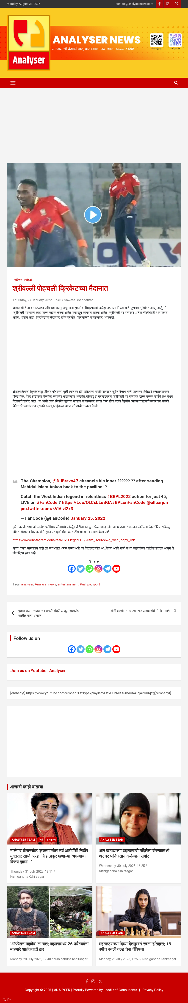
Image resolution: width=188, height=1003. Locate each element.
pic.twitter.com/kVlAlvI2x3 (47, 508)
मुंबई (41, 839)
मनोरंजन (17, 279)
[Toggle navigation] (13, 83)
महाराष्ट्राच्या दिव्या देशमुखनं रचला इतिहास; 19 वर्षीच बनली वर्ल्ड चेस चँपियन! (135, 946)
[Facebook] (72, 569)
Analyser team (23, 839)
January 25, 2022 (88, 518)
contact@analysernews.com (134, 3)
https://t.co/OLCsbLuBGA (87, 502)
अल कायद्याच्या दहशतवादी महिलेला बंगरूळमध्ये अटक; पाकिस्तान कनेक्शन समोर (134, 853)
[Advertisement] (94, 129)
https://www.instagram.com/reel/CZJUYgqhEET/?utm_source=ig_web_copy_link (74, 540)
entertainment (68, 584)
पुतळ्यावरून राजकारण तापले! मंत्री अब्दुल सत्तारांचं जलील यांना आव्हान (48, 613)
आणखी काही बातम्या (26, 787)
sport (96, 584)
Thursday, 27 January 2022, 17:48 (37, 300)
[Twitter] (81, 569)
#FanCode (47, 502)
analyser (27, 584)
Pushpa (85, 584)
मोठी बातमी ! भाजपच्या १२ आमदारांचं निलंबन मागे (140, 611)
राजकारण (51, 839)
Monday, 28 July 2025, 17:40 (30, 959)
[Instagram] (98, 569)
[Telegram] (107, 569)
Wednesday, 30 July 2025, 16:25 (122, 866)
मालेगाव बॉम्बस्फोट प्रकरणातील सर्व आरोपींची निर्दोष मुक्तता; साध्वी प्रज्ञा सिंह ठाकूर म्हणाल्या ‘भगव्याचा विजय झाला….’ (49, 856)
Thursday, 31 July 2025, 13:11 (31, 871)
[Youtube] (116, 569)
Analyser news (45, 584)
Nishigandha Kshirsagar (27, 876)
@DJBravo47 (65, 481)
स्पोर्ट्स (28, 279)
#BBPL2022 (119, 496)
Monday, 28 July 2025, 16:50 (119, 959)
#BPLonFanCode (129, 502)
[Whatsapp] (90, 569)
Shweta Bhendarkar (78, 300)
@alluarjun (157, 502)
